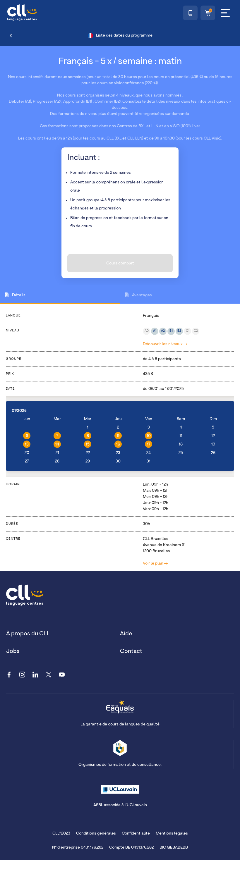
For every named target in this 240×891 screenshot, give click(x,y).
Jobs (13, 651)
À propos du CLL (28, 634)
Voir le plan (153, 563)
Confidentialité (136, 833)
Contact (131, 651)
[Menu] (225, 13)
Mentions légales (172, 833)
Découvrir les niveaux (163, 344)
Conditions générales (96, 833)
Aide (126, 634)
